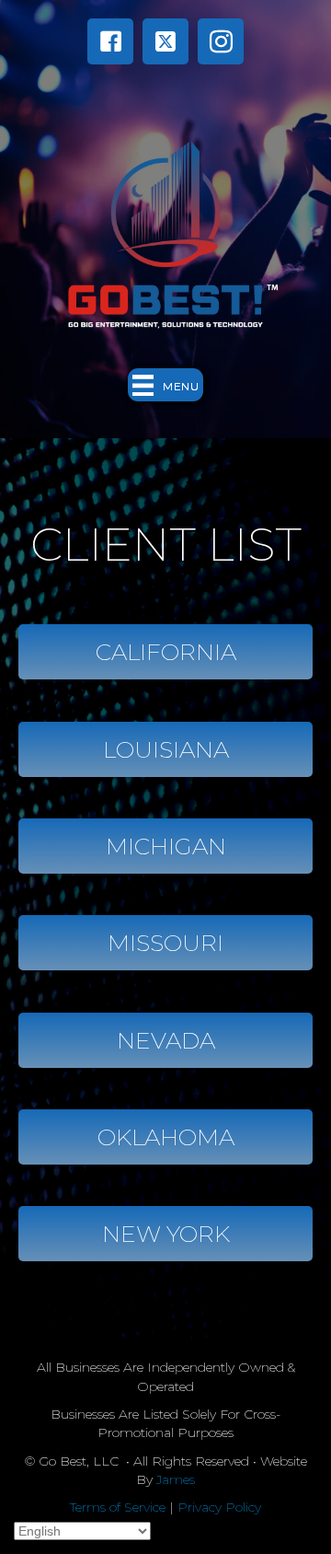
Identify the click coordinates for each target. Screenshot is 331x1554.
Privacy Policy (219, 1507)
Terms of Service (118, 1507)
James (175, 1479)
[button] (110, 41)
